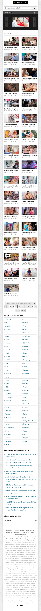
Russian (8, 400)
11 (19, 307)
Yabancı (8, 434)
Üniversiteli (26, 424)
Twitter (7, 424)
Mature (25, 383)
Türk (24, 417)
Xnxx (7, 431)
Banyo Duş (26, 336)
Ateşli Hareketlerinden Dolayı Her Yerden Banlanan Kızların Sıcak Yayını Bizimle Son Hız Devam (20, 479)
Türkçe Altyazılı (28, 421)
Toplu (25, 414)
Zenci (25, 441)
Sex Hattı (26, 404)
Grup (7, 370)
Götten (25, 366)
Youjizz (25, 438)
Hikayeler (26, 373)
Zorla (7, 444)
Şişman (25, 407)
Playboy (8, 394)
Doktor (7, 350)
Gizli (6, 366)
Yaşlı (24, 434)
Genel (25, 363)
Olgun (7, 390)
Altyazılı (25, 322)
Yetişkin (7, 438)
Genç (7, 363)
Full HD (7, 360)
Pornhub (25, 394)
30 (32, 307)
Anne (24, 329)
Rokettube (8, 397)
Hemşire (8, 373)
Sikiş (7, 407)
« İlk (34, 303)
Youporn (8, 441)
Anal (24, 326)
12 (22, 307)
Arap (6, 333)
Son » (23, 310)
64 (6, 322)
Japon (25, 377)
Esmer (25, 353)
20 (28, 307)
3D (24, 319)
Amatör (7, 326)
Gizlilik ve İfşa (19, 530)
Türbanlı (8, 417)
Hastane (25, 370)
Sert (6, 404)
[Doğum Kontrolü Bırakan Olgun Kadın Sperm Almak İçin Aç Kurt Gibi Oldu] (20, 22)
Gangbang (26, 360)
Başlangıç (9, 530)
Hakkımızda (30, 530)
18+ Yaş (8, 319)
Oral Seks (26, 390)
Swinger (7, 411)
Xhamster (26, 427)
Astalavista (26, 333)
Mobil (25, 387)
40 (35, 307)
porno (14, 571)
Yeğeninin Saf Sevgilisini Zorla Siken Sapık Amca (19, 186)
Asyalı (7, 336)
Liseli (7, 383)
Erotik (7, 353)
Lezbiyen (26, 380)
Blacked (25, 339)
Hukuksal (9, 532)
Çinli (6, 346)
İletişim (16, 532)
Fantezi (7, 356)
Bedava (7, 339)
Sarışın (25, 400)
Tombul (7, 414)
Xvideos (25, 431)
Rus (24, 397)
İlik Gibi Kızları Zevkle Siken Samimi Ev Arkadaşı (19, 232)
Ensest (25, 350)
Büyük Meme (27, 343)
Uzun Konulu (9, 427)
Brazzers (8, 343)
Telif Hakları (25, 532)
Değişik (25, 346)
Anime (7, 329)
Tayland (25, 411)
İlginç (7, 377)
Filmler (25, 356)
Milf (6, 387)
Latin (7, 380)
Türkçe (7, 421)
